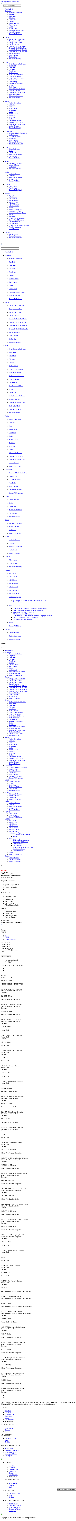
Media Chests (13, 28)
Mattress (7, 193)
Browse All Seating (15, 128)
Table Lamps (13, 186)
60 (19, 965)
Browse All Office (14, 158)
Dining (7, 37)
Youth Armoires (14, 80)
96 (21, 965)
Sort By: (3, 975)
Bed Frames (12, 195)
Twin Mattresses (14, 229)
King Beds (12, 14)
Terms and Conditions (12, 1450)
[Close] (1, 647)
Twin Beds (12, 19)
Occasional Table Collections (18, 133)
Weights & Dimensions (8, 881)
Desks (11, 85)
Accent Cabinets (14, 165)
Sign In (7, 1440)
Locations (8, 1412)
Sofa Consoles (13, 140)
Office (7, 147)
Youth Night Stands (15, 76)
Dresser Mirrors (14, 23)
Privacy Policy (9, 1448)
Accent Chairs (13, 113)
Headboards (12, 66)
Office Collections (14, 149)
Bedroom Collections (15, 12)
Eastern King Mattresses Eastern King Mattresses (28, 610)
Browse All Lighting (15, 190)
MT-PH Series (13, 202)
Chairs (11, 112)
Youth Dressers (13, 73)
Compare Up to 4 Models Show (66, 1489)
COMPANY (9, 1462)
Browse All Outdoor (15, 237)
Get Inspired (8, 1456)
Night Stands (13, 25)
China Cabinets (13, 55)
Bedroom (8, 11)
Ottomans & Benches (15, 121)
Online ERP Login (10, 1438)
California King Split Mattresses (19, 225)
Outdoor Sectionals (15, 236)
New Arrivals (9, 9)
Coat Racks (12, 167)
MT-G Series (13, 197)
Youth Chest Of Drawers (16, 78)
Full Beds (12, 18)
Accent (7, 161)
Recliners (12, 115)
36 (17, 965)
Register (7, 1442)
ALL (24, 965)
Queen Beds (12, 16)
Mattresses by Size (14, 605)
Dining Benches (14, 44)
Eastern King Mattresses (16, 220)
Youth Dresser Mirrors (16, 74)
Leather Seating (14, 126)
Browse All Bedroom (15, 34)
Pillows (11, 207)
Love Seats (12, 110)
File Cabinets (13, 156)
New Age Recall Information (10, 1)
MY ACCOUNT (10, 1490)
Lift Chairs (12, 117)
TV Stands (12, 175)
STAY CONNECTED (12, 1480)
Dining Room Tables (15, 41)
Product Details (5, 893)
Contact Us (8, 1416)
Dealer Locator (9, 1414)
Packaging (4, 908)
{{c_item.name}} (6, 956)
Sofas (10, 106)
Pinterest (7, 1430)
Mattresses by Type (15, 597)
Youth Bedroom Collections (17, 64)
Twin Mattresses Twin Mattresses (23, 619)
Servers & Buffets (14, 53)
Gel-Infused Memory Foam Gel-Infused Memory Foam (30, 600)
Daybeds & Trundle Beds (17, 92)
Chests (11, 27)
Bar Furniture (13, 57)
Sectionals (12, 105)
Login (10, 1495)
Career (7, 1418)
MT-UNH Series (14, 206)
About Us (8, 1411)
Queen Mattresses (14, 222)
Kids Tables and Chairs (16, 83)
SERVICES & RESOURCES (14, 1500)
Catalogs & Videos (11, 1454)
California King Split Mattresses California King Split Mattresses (33, 616)
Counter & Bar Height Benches (18, 51)
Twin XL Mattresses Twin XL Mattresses (25, 617)
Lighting (7, 184)
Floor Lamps (13, 188)
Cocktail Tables (13, 135)
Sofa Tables (12, 138)
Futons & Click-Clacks (16, 96)
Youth (7, 62)
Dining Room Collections (17, 39)
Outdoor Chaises (14, 234)
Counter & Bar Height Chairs (18, 48)
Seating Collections (15, 103)
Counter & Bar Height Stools (18, 50)
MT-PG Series (13, 200)
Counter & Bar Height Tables (18, 46)
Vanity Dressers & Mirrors (17, 30)
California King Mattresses (17, 218)
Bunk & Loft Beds (14, 94)
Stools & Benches (14, 32)
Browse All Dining (15, 58)
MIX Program (9, 1419)
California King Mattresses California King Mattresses (30, 608)
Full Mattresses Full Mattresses (22, 614)
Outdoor (7, 232)
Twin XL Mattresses (15, 227)
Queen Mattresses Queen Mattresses (24, 612)
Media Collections (14, 174)
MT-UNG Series (14, 204)
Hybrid (11, 214)
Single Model (5, 920)
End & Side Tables (14, 136)
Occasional (8, 131)
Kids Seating (13, 82)
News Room (9, 1428)
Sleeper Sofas (13, 108)
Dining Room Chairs (15, 43)
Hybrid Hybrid (17, 602)
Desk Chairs (12, 87)
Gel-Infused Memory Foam (17, 213)
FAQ (6, 1431)
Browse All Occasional (16, 144)
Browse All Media (14, 181)
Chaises (11, 119)
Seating (7, 101)
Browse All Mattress (15, 209)
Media (7, 172)
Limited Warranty (10, 1452)
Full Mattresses (13, 223)
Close (3, 930)
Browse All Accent (15, 168)
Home (7, 936)
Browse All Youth (14, 97)
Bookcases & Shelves (15, 154)
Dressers (11, 21)
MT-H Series (13, 199)
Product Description (7, 877)
